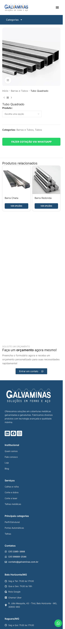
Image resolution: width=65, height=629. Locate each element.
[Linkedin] (7, 433)
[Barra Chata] (16, 180)
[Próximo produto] (11, 97)
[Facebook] (13, 433)
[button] (57, 7)
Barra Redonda (43, 197)
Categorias (12, 19)
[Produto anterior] (4, 97)
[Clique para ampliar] (8, 80)
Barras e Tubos (19, 90)
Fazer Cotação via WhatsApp (31, 141)
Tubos (38, 129)
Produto (7, 107)
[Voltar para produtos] (8, 97)
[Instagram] (19, 433)
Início (5, 90)
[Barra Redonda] (46, 180)
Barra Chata (11, 197)
